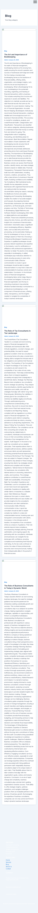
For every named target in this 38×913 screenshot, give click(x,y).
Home (8, 860)
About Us (9, 866)
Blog (5, 51)
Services (8, 862)
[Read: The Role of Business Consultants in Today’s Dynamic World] (19, 569)
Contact (8, 869)
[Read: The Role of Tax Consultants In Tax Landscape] (19, 314)
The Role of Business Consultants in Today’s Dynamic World (18, 587)
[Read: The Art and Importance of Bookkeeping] (19, 38)
